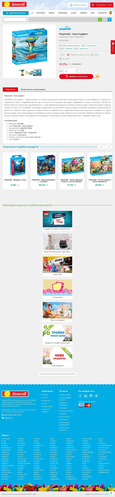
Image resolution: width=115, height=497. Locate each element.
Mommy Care (72, 450)
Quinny (86, 450)
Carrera (21, 439)
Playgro (86, 443)
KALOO (54, 441)
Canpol (5, 479)
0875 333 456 (8, 415)
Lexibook (55, 459)
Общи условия (66, 395)
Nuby (69, 468)
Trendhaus (103, 459)
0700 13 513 (17, 415)
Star (101, 439)
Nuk (69, 470)
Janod (37, 474)
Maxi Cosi (55, 472)
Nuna (69, 472)
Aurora (5, 445)
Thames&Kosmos (106, 445)
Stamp (86, 479)
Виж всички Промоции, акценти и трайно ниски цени (57, 374)
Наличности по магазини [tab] (33, 89)
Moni (69, 454)
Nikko (70, 463)
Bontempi (6, 470)
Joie (53, 439)
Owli (69, 474)
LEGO (45, 403)
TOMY (102, 454)
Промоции (62, 13)
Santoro (86, 459)
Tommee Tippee (105, 452)
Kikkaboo (55, 448)
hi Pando (38, 454)
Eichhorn (22, 466)
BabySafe (6, 454)
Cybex (21, 448)
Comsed (22, 445)
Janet (37, 472)
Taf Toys (102, 443)
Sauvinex (87, 461)
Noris (69, 466)
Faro (20, 472)
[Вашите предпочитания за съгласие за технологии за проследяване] (111, 493)
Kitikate (54, 450)
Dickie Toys (23, 452)
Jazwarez (38, 477)
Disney (21, 454)
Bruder (5, 474)
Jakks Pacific (39, 470)
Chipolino (22, 443)
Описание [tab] (10, 89)
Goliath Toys (39, 445)
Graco (37, 448)
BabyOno (6, 452)
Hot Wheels (39, 459)
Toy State (103, 457)
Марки (51, 13)
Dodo (21, 457)
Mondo (70, 452)
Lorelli (54, 466)
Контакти (102, 13)
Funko (21, 479)
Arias (4, 443)
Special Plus (84, 49)
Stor (101, 441)
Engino (21, 468)
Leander (54, 454)
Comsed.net (23, 494)
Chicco (21, 441)
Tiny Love (103, 450)
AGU (4, 441)
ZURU (102, 466)
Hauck (37, 452)
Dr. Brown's (23, 459)
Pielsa (86, 441)
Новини (83, 13)
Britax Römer (7, 472)
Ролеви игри (91, 45)
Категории (40, 13)
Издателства (104, 472)
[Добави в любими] (97, 76)
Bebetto (5, 461)
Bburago (6, 459)
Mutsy (70, 459)
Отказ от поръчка (67, 411)
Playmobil (68, 49)
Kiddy (53, 445)
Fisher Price (23, 474)
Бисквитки (64, 420)
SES (85, 463)
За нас (73, 13)
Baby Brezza (7, 448)
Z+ (101, 461)
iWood (37, 468)
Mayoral (54, 474)
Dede (21, 450)
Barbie (5, 457)
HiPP (37, 457)
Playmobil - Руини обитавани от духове (43, 181)
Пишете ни (9, 418)
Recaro (86, 454)
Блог (93, 13)
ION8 (37, 466)
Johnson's (38, 479)
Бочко (102, 468)
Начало (32, 13)
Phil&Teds (71, 477)
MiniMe (70, 443)
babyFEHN (6, 450)
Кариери (64, 414)
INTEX (37, 463)
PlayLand (87, 445)
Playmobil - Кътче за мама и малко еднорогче (100, 181)
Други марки (104, 470)
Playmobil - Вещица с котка (15, 180)
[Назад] (100, 19)
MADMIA (55, 468)
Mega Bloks (55, 479)
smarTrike (87, 472)
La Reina (54, 452)
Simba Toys (87, 470)
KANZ (53, 443)
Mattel (54, 470)
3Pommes (6, 439)
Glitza (37, 439)
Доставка (64, 408)
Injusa (37, 461)
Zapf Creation (104, 463)
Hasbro (37, 450)
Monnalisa (71, 457)
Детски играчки (74, 45)
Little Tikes (55, 463)
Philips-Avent (72, 479)
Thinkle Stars (104, 448)
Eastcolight (23, 461)
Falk (20, 470)
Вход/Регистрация (79, 5)
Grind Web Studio (107, 494)
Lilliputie (54, 461)
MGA (69, 439)
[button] (101, 4)
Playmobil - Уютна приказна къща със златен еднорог (72, 181)
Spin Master (88, 477)
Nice (69, 461)
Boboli (5, 468)
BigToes (5, 463)
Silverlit (86, 468)
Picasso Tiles (88, 439)
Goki (36, 441)
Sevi (85, 466)
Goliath (37, 443)
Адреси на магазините (110, 13)
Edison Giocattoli (24, 463)
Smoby (86, 474)
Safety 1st (87, 457)
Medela (54, 477)
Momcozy (71, 448)
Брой (61, 71)
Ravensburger (47, 406)
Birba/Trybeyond (8, 466)
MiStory (70, 445)
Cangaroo (6, 477)
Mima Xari (71, 441)
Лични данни (65, 417)
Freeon (21, 477)
